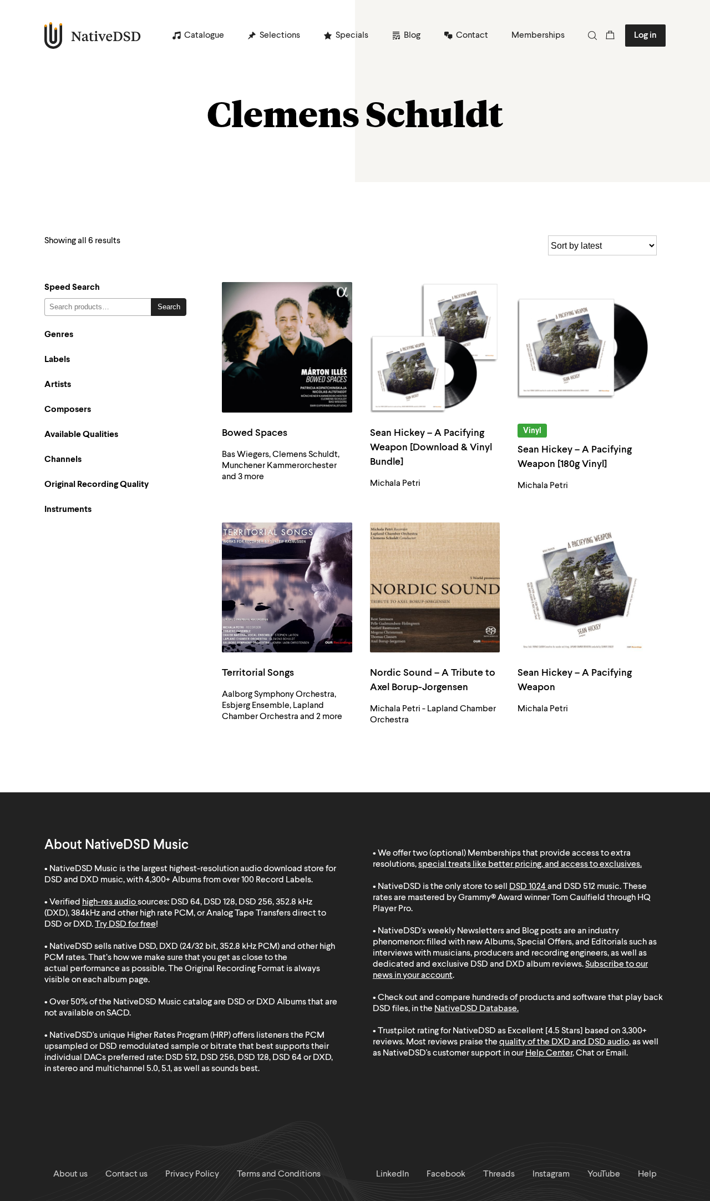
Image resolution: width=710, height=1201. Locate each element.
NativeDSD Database (475, 1008)
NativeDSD (92, 35)
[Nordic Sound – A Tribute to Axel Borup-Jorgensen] (435, 587)
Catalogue (204, 35)
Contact (472, 35)
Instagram (551, 1174)
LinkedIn (392, 1174)
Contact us (126, 1174)
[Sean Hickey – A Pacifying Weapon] (583, 587)
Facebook (446, 1174)
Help (647, 1174)
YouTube (603, 1174)
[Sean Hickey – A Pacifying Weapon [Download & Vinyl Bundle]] (435, 347)
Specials (352, 35)
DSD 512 (579, 886)
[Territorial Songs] (287, 587)
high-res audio (109, 902)
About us (70, 1174)
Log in (645, 35)
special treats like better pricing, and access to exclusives (529, 864)
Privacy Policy (192, 1174)
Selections (280, 35)
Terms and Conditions (279, 1174)
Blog (412, 35)
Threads (499, 1174)
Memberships (538, 35)
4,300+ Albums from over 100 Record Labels (228, 880)
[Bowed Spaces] (287, 347)
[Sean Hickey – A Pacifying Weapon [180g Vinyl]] (583, 347)
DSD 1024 (527, 886)
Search (169, 307)
